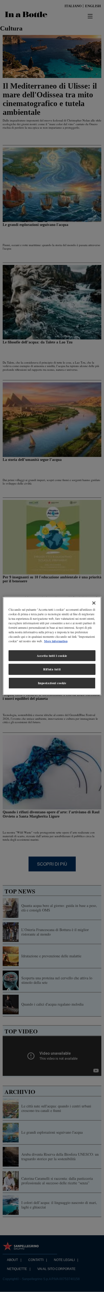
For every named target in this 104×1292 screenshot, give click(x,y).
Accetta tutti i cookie (52, 655)
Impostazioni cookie (52, 683)
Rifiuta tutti (52, 669)
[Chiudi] (94, 603)
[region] (52, 646)
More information (55, 641)
